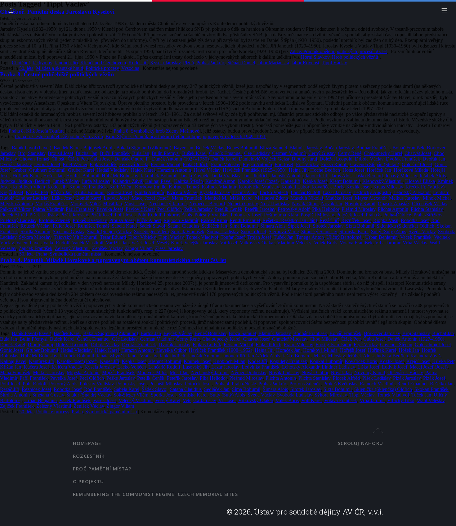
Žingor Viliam (139, 248)
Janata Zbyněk (194, 175)
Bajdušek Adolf (98, 147)
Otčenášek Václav (429, 203)
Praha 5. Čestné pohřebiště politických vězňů (59, 136)
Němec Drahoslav (248, 372)
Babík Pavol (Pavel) (31, 147)
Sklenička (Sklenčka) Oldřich (405, 226)
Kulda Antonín (149, 192)
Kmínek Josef (197, 361)
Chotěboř (21, 62)
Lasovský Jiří (196, 367)
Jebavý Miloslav (401, 175)
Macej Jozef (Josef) (150, 198)
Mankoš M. (216, 198)
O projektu (88, 481)
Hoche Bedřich (325, 170)
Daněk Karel (223, 158)
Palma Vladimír (48, 209)
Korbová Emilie (150, 186)
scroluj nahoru (360, 443)
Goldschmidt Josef (433, 344)
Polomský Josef (246, 214)
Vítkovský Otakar (257, 242)
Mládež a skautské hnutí (59, 68)
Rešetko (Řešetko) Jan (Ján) (289, 220)
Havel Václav (207, 170)
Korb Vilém (120, 186)
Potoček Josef (349, 214)
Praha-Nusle (244, 383)
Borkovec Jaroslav (382, 333)
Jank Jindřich (256, 175)
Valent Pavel (28, 242)
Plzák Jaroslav (74, 214)
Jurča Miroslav (96, 181)
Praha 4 (221, 383)
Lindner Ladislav (32, 198)
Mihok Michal (437, 198)
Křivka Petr (37, 192)
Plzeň (188, 62)
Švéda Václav (422, 231)
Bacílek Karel (67, 147)
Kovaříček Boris (327, 186)
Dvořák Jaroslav (16, 164)
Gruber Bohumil (42, 350)
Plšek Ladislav (43, 214)
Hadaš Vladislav (112, 170)
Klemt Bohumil (344, 181)
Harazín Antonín (137, 350)
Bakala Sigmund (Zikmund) (143, 147)
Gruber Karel (81, 170)
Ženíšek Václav (107, 248)
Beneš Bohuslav (210, 333)
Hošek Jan (53, 175)
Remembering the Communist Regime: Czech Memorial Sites (155, 494)
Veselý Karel (169, 242)
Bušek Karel (194, 153)
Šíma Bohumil (244, 226)
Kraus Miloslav (388, 186)
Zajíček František (35, 248)
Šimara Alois (272, 226)
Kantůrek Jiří (41, 361)
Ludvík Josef (116, 198)
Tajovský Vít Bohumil (75, 237)
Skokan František (431, 389)
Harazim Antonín (174, 170)
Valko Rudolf (56, 242)
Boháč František (408, 147)
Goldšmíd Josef (417, 164)
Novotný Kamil (360, 203)
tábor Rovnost (305, 62)
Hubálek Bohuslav (120, 175)
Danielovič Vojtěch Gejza (264, 158)
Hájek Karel (143, 170)
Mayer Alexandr (371, 198)
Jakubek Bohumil (77, 355)
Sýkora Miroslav (35, 237)
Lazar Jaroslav (337, 192)
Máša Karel (241, 198)
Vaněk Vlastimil (87, 242)
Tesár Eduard (113, 237)
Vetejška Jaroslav (200, 242)
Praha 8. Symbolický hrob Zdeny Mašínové (156, 131)
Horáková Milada (411, 170)
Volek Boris (325, 242)
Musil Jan (112, 203)
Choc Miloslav (324, 339)
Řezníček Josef (356, 220)
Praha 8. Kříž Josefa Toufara (37, 131)
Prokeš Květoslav (90, 220)
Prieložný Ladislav (18, 220)
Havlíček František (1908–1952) (220, 350)
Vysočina (130, 68)
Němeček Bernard (207, 203)
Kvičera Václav (182, 192)
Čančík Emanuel (225, 153)
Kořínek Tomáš (184, 186)
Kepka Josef (315, 181)
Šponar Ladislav (223, 231)
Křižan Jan (61, 192)
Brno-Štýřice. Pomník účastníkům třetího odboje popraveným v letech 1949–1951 (185, 136)
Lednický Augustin (372, 192)
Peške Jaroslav (120, 378)
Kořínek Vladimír (219, 186)
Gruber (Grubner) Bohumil (38, 170)
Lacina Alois (244, 192)
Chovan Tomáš (34, 158)
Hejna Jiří (298, 170)
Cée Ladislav (257, 153)
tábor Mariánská (273, 62)
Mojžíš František (51, 203)
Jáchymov (42, 62)
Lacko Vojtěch (274, 192)
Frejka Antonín (257, 164)
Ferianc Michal (165, 164)
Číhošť (58, 158)
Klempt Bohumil (164, 361)
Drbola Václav (369, 158)
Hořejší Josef (352, 350)
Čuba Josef (101, 158)
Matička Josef (338, 198)
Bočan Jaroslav (339, 147)
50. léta (26, 68)
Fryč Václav (366, 344)
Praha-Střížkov (428, 214)
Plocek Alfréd (13, 214)
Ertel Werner (75, 164)
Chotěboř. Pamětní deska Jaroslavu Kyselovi (57, 11)
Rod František (98, 389)
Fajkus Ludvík (207, 344)
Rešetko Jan (442, 383)
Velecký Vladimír (135, 400)
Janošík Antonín (287, 175)
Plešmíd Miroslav (358, 209)
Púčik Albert (148, 220)
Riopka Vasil (385, 220)
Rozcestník (89, 456)
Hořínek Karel (26, 175)
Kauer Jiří (290, 181)
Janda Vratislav (225, 175)
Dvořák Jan (433, 158)
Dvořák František (403, 158)
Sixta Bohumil (360, 226)
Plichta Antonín (393, 209)
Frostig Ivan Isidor (333, 344)
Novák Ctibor (305, 203)
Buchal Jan (86, 153)
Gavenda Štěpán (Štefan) (374, 164)
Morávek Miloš (85, 203)
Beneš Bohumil (242, 147)
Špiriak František (187, 231)
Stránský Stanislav (319, 231)
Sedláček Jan (214, 226)
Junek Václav (66, 181)
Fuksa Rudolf (334, 164)
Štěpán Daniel (241, 62)
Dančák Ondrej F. (132, 158)
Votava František (356, 242)
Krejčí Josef (11, 192)
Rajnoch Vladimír (180, 220)
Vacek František (415, 237)
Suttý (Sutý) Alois (388, 231)
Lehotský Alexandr (412, 192)
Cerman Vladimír (289, 153)
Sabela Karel (124, 226)
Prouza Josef (121, 220)
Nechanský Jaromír (168, 203)
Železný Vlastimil (72, 248)
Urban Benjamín (381, 237)
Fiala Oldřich (195, 164)
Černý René (349, 153)
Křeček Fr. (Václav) (425, 186)
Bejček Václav (210, 147)
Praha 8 (373, 214)
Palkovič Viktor (15, 209)
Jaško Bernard (369, 175)
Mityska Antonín (16, 203)
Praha (41, 253)
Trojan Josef (259, 237)
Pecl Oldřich (169, 209)
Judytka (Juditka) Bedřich (25, 181)
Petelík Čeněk (228, 209)
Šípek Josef (299, 226)
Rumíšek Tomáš (93, 226)
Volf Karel (311, 400)
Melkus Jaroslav (404, 198)
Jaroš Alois (341, 175)
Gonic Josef (11, 350)
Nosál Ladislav (274, 203)
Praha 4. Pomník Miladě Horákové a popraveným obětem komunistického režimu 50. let (113, 260)
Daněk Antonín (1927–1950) (180, 158)
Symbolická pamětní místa (75, 253)
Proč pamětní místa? (102, 468)
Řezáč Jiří (329, 220)
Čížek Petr (78, 158)
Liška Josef (63, 198)
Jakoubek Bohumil (159, 175)
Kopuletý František (88, 186)
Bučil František (115, 153)
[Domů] (12, 11)
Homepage (87, 443)
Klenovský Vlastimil (382, 181)
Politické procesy (102, 68)
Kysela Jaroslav (165, 62)
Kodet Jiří (138, 62)
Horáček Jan (379, 170)
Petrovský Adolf (294, 209)
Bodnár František (373, 147)
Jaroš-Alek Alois (264, 355)
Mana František (187, 198)
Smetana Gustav (68, 231)
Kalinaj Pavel (158, 181)
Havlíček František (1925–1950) (254, 170)
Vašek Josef (142, 242)
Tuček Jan (283, 237)
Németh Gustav (242, 203)
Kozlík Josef (358, 186)
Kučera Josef (119, 192)
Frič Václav (307, 164)
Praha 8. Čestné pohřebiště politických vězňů (57, 74)
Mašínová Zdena (271, 198)
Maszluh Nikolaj (306, 198)
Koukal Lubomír (326, 361)
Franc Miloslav (225, 164)
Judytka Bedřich (392, 355)
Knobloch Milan (229, 361)
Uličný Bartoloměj (344, 237)
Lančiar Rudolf (305, 192)
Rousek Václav (35, 226)
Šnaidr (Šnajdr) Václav (109, 231)
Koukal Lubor (295, 186)
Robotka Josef (415, 220)
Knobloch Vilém (28, 186)
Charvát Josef (418, 153)
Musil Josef (135, 203)
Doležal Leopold (336, 158)
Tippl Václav (334, 62)
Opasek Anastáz (393, 203)
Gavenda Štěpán (396, 344)
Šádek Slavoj (152, 226)
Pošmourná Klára (281, 214)
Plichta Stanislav (427, 209)
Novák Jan (331, 203)
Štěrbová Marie (284, 231)
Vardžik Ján (117, 242)
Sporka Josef (253, 231)
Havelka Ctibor (171, 350)
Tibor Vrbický (142, 237)
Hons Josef (353, 170)
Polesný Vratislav (211, 214)
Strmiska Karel (354, 231)
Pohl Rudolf (149, 214)
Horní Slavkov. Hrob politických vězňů (339, 57)
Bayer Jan (183, 147)
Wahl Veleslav (431, 400)
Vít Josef (228, 242)
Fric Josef (284, 164)
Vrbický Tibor (400, 400)
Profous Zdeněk (54, 220)
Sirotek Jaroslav (328, 226)
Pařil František (80, 209)
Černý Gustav (321, 153)
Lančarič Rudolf (164, 367)
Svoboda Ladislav (294, 394)
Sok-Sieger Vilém (151, 231)
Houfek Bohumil (82, 175)
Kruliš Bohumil (89, 192)
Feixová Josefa (133, 164)
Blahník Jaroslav (305, 147)
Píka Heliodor (325, 209)
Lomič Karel (88, 198)
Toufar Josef (233, 237)
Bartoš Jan (151, 333)
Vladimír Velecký (294, 242)
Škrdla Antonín (35, 231)
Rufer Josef (64, 226)
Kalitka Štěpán (188, 181)
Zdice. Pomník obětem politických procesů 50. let (338, 51)
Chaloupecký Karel (383, 153)
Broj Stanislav (31, 153)
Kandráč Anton (220, 181)
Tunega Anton (310, 237)
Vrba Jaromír (387, 242)
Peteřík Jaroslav (260, 209)
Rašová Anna (214, 220)
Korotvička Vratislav (259, 186)
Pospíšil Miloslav (317, 214)
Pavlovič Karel (140, 209)
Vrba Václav (415, 242)
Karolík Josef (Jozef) (258, 181)
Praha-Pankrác (210, 62)
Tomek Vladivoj (202, 237)
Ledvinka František (260, 367)
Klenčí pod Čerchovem (103, 62)
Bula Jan (140, 153)
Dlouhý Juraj (304, 158)
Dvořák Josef (47, 164)
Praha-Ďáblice (397, 214)
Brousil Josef (60, 153)
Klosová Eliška (420, 181)
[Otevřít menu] (445, 11)
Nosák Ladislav (284, 372)
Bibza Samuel (273, 147)
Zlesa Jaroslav (169, 248)
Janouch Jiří (66, 62)
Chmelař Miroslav (289, 339)
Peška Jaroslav (198, 209)
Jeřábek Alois (432, 175)
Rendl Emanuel (245, 220)
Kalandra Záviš (128, 181)
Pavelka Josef (109, 209)
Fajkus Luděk (103, 164)
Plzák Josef (101, 214)
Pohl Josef (125, 214)
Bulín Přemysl (166, 153)
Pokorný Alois (178, 214)
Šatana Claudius (183, 226)
